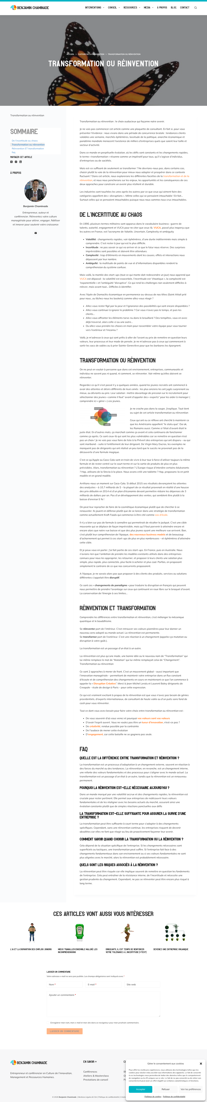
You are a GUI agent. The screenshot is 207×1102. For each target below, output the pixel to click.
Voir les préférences (191, 1089)
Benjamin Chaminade (67, 1097)
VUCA (83, 278)
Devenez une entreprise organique (171, 949)
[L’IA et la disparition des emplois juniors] (31, 933)
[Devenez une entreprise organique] (175, 933)
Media (147, 7)
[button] (200, 1063)
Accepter (140, 1089)
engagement (95, 734)
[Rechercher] (195, 7)
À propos (162, 7)
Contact (184, 7)
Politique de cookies (153, 1096)
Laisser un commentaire (64, 1031)
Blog (173, 7)
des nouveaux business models (147, 534)
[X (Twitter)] (11, 162)
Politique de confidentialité (174, 1096)
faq (13, 152)
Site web (131, 984)
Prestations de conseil (95, 1079)
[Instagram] (16, 162)
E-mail (92, 984)
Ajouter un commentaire (62, 994)
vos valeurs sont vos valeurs (154, 718)
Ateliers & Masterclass (96, 1075)
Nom (52, 984)
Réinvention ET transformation (28, 148)
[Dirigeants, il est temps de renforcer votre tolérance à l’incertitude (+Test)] (127, 933)
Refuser (166, 1089)
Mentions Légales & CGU (87, 1097)
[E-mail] (35, 233)
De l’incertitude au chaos (25, 140)
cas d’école (160, 514)
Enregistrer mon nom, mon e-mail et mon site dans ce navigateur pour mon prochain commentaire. (94, 1022)
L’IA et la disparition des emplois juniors (31, 949)
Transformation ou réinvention (28, 144)
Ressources (130, 7)
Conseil (112, 7)
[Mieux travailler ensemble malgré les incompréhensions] (79, 933)
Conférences (90, 1071)
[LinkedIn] (20, 162)
